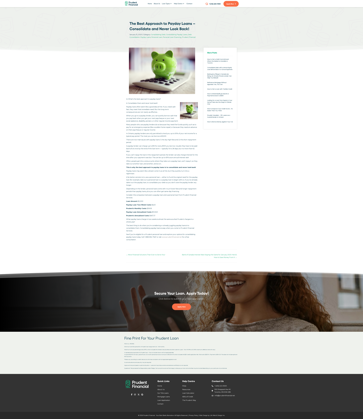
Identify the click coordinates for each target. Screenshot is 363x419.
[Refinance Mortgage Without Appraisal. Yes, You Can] (220, 84)
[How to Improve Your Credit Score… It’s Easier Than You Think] (220, 110)
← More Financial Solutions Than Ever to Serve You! (145, 255)
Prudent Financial (189, 37)
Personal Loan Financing (172, 37)
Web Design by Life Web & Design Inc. (212, 415)
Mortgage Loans (163, 397)
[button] (171, 3)
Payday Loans (145, 37)
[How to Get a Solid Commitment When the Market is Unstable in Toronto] (220, 62)
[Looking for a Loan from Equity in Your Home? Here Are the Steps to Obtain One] (220, 103)
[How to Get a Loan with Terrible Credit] (220, 90)
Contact (160, 404)
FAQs (184, 386)
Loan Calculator (188, 393)
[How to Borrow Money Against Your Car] (220, 122)
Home (159, 386)
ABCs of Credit (187, 397)
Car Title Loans (162, 393)
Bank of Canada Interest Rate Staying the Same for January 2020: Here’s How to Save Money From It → (209, 256)
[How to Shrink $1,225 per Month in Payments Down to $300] (220, 95)
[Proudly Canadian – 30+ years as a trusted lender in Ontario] (220, 117)
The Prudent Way (189, 400)
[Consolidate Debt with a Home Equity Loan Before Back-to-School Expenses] (220, 69)
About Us (160, 389)
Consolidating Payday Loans (176, 34)
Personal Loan (156, 37)
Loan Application (163, 400)
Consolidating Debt (158, 34)
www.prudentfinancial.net (172, 237)
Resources (186, 389)
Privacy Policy (193, 415)
